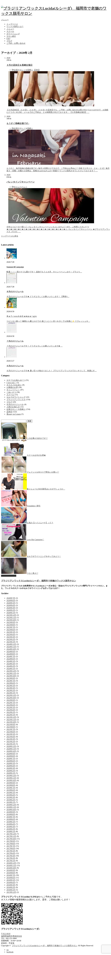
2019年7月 (10, 788)
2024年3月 (10, 664)
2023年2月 (10, 690)
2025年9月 (10, 622)
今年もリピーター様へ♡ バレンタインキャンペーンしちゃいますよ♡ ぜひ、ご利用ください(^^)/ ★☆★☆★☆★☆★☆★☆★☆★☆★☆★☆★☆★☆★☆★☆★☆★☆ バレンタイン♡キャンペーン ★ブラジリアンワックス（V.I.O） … (58, 229)
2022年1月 (10, 715)
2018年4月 (10, 824)
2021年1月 (10, 744)
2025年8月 (10, 625)
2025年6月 (10, 630)
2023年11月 (11, 673)
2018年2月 (10, 829)
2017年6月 (10, 848)
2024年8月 (10, 654)
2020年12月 (11, 746)
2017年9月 (10, 841)
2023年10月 (11, 676)
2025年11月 (11, 618)
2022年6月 (10, 705)
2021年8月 (10, 727)
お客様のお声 (12, 387)
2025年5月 (10, 632)
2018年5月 (10, 822)
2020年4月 (10, 766)
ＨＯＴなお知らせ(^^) (15, 380)
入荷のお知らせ (13, 407)
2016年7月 (10, 875)
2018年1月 (10, 831)
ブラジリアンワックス (15, 400)
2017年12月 (11, 834)
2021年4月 (10, 737)
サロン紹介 (11, 36)
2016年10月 (11, 868)
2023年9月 (10, 678)
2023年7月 (10, 681)
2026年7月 (10, 598)
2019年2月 (10, 800)
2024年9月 (10, 652)
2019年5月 (10, 793)
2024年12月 (11, 644)
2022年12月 (11, 695)
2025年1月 (10, 642)
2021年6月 (10, 732)
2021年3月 (10, 739)
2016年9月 (10, 870)
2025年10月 (11, 620)
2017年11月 (11, 836)
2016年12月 (11, 863)
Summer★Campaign (15, 267)
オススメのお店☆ (14, 385)
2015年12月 (11, 892)
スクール (10, 31)
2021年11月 (11, 720)
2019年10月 (11, 780)
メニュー (5, 20)
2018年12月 (11, 805)
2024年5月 (10, 661)
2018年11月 (11, 807)
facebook (9, 952)
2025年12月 (11, 615)
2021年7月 (10, 729)
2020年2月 (10, 771)
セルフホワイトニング (15, 397)
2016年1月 (10, 890)
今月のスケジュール (15, 404)
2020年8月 (10, 756)
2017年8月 (10, 844)
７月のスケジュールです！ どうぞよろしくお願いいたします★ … (34, 346)
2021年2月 (10, 742)
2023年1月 (10, 693)
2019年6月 (10, 790)
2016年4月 (10, 883)
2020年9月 (10, 754)
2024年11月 (11, 647)
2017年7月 (10, 846)
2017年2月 (10, 858)
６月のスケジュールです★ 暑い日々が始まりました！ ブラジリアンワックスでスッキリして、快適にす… (51, 371)
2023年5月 (10, 686)
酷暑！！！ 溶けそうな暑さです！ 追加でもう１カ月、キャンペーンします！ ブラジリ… (44, 272)
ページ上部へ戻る (8, 576)
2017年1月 (10, 861)
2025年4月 (10, 635)
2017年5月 (10, 851)
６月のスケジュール (15, 366)
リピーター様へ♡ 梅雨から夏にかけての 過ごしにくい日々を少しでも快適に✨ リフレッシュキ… (48, 321)
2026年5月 (10, 603)
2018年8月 (10, 814)
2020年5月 (10, 763)
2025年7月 (10, 627)
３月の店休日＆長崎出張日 (19, 65)
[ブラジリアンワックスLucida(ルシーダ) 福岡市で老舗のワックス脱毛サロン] (55, 13)
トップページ (12, 24)
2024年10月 (11, 649)
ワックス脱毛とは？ (15, 27)
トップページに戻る (9, 236)
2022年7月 (10, 703)
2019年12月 (11, 776)
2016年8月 (10, 873)
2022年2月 (10, 712)
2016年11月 (11, 866)
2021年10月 (11, 722)
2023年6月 (10, 683)
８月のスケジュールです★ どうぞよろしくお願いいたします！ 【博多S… (37, 297)
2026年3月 (10, 608)
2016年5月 (10, 880)
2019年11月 (11, 778)
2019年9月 (10, 783)
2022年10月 (11, 698)
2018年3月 (10, 827)
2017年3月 (10, 856)
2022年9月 (10, 700)
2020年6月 (10, 761)
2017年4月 (10, 853)
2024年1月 (10, 669)
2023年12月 (11, 671)
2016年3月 (10, 885)
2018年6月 (10, 819)
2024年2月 (10, 666)
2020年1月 (10, 773)
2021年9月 (10, 725)
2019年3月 (10, 797)
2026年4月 (10, 605)
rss (7, 950)
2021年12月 (11, 717)
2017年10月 (11, 839)
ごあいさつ (11, 392)
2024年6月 (10, 659)
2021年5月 (10, 734)
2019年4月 (10, 795)
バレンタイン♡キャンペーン (20, 182)
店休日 (37, 70)
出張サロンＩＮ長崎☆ (23, 70)
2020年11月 (11, 749)
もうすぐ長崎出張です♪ (17, 123)
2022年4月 (10, 710)
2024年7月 (10, 656)
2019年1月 (10, 802)
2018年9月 (10, 812)
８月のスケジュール (15, 292)
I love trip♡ (11, 383)
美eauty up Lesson (13, 414)
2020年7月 (10, 759)
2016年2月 (10, 887)
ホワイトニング (13, 34)
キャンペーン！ (20, 187)
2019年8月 (10, 785)
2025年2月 (10, 639)
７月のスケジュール (15, 341)
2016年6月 (10, 878)
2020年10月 (11, 751)
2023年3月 (10, 688)
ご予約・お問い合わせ (15, 43)
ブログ (9, 41)
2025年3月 (10, 637)
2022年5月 (10, 707)
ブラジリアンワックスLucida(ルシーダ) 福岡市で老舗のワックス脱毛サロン (38, 580)
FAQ (8, 39)
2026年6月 (10, 601)
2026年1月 (10, 613)
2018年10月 (11, 810)
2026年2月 (10, 610)
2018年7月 (10, 817)
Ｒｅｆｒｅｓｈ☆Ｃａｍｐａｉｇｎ (21, 316)
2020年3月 (10, 768)
